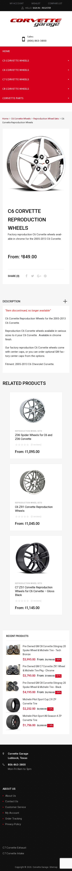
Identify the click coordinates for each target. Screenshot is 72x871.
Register (46, 7)
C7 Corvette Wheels (15, 79)
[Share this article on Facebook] (26, 276)
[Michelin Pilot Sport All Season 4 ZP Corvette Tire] (13, 729)
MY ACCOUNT (17, 3)
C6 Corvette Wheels (15, 70)
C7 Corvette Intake (13, 853)
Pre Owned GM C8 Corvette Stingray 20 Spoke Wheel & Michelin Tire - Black (44, 684)
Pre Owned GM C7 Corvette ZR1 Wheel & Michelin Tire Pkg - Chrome (44, 668)
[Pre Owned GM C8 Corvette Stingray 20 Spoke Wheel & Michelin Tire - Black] (13, 690)
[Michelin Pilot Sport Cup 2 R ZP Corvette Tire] (13, 711)
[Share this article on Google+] (38, 276)
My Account (12, 812)
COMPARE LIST (55, 3)
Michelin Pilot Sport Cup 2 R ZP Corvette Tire (39, 701)
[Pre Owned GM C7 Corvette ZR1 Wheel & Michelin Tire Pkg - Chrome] (13, 674)
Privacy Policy (13, 824)
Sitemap (53, 867)
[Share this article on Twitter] (32, 276)
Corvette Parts (12, 98)
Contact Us (11, 801)
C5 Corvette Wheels (15, 60)
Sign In (36, 7)
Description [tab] (11, 301)
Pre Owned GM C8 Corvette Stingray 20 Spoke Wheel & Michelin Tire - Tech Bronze (44, 650)
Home (6, 51)
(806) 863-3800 (35, 40)
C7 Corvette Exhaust (14, 847)
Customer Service (15, 807)
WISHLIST (35, 3)
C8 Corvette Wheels (15, 88)
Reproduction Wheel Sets (46, 118)
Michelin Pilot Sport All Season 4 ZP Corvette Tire (42, 718)
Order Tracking (13, 818)
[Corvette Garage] (36, 27)
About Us (10, 795)
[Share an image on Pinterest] (44, 276)
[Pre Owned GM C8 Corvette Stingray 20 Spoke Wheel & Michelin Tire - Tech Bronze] (13, 654)
